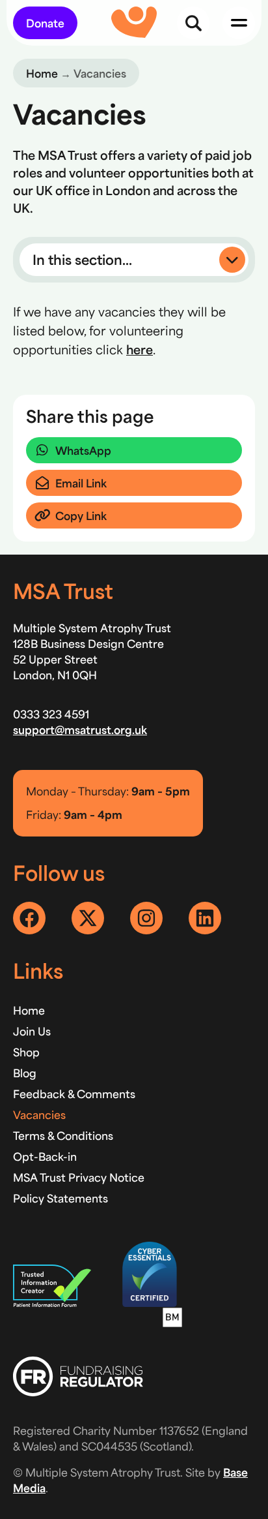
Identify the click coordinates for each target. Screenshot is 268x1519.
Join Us (32, 1031)
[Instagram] (146, 918)
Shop (26, 1052)
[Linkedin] (205, 918)
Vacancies (39, 1114)
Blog (24, 1073)
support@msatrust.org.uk (80, 729)
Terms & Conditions (63, 1135)
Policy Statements (60, 1198)
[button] (134, 259)
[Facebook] (29, 918)
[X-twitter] (88, 918)
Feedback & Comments (74, 1093)
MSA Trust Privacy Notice (78, 1177)
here (139, 349)
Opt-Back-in (45, 1156)
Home (42, 73)
